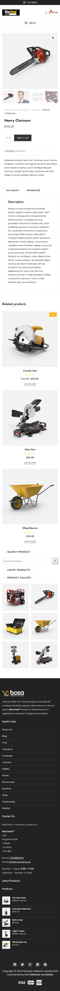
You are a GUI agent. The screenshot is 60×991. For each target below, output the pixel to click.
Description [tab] (12, 190)
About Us (7, 729)
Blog (4, 736)
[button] (30, 23)
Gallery (6, 768)
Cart (4, 742)
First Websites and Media (38, 974)
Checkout (7, 749)
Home (5, 775)
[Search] (55, 561)
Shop (5, 795)
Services (6, 788)
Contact (7, 762)
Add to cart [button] (30, 384)
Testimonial (8, 801)
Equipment (20, 151)
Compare (7, 755)
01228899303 (17, 857)
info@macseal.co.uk (19, 861)
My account (8, 781)
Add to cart (23, 137)
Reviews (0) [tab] (33, 190)
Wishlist (6, 808)
